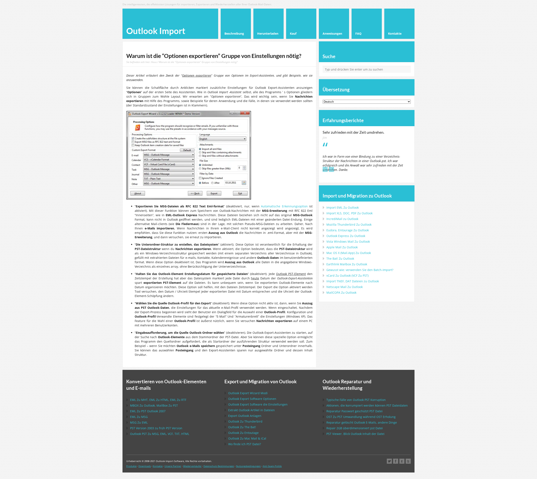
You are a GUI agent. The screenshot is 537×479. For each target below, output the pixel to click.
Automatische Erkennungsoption (284, 206)
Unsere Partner (172, 466)
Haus (154, 62)
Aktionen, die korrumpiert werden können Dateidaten (367, 405)
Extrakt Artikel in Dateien (251, 410)
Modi (248, 393)
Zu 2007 (148, 411)
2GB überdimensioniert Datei (354, 428)
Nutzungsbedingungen (248, 466)
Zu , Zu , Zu (158, 400)
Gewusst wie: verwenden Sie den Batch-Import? (359, 270)
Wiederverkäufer (192, 466)
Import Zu (342, 207)
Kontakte (158, 466)
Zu (348, 224)
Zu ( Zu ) (347, 275)
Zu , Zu (154, 405)
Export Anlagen (244, 416)
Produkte (131, 466)
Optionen (252, 399)
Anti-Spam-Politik (272, 466)
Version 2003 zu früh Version (156, 428)
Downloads (144, 466)
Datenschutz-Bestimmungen (218, 466)
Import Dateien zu (352, 281)
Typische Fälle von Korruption (356, 400)
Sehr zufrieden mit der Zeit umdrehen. (353, 132)
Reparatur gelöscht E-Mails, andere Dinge (361, 422)
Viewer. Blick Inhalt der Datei (355, 434)
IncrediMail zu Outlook (342, 219)
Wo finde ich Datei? (244, 444)
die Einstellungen (258, 404)
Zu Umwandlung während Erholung (361, 417)
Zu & (247, 438)
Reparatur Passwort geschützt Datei (354, 411)
